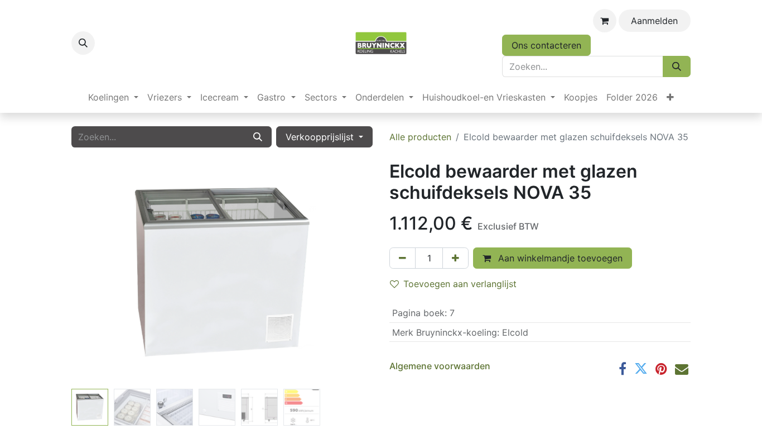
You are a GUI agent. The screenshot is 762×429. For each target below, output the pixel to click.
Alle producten (420, 136)
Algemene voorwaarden (439, 365)
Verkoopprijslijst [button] (321, 136)
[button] (83, 43)
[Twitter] (641, 368)
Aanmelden (654, 20)
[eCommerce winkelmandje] (604, 20)
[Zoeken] (677, 66)
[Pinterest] (661, 368)
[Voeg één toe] (455, 258)
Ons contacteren (546, 45)
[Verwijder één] (402, 258)
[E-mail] (681, 368)
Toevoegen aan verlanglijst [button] (460, 283)
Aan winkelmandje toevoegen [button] (559, 258)
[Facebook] (622, 368)
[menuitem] (113, 97)
